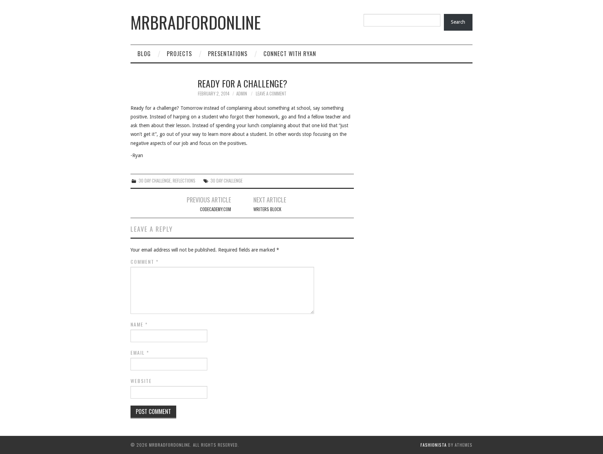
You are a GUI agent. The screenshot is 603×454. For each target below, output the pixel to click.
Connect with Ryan (289, 53)
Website (141, 380)
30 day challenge (226, 180)
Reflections (184, 180)
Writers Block (267, 209)
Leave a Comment (271, 93)
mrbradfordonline (196, 22)
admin (241, 93)
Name (139, 324)
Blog (144, 53)
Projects (179, 53)
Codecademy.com (215, 209)
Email (140, 352)
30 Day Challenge (155, 180)
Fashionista (433, 444)
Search (458, 22)
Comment (145, 261)
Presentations (227, 53)
